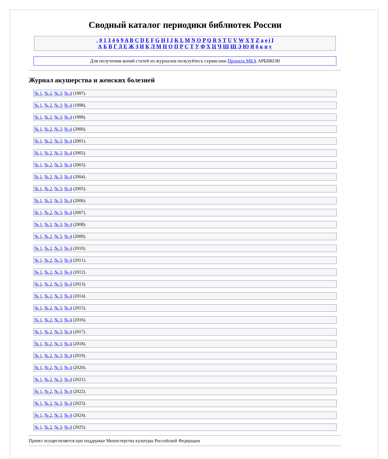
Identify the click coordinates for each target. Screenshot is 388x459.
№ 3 (58, 93)
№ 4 (68, 93)
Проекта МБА (242, 61)
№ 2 (48, 93)
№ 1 (38, 93)
